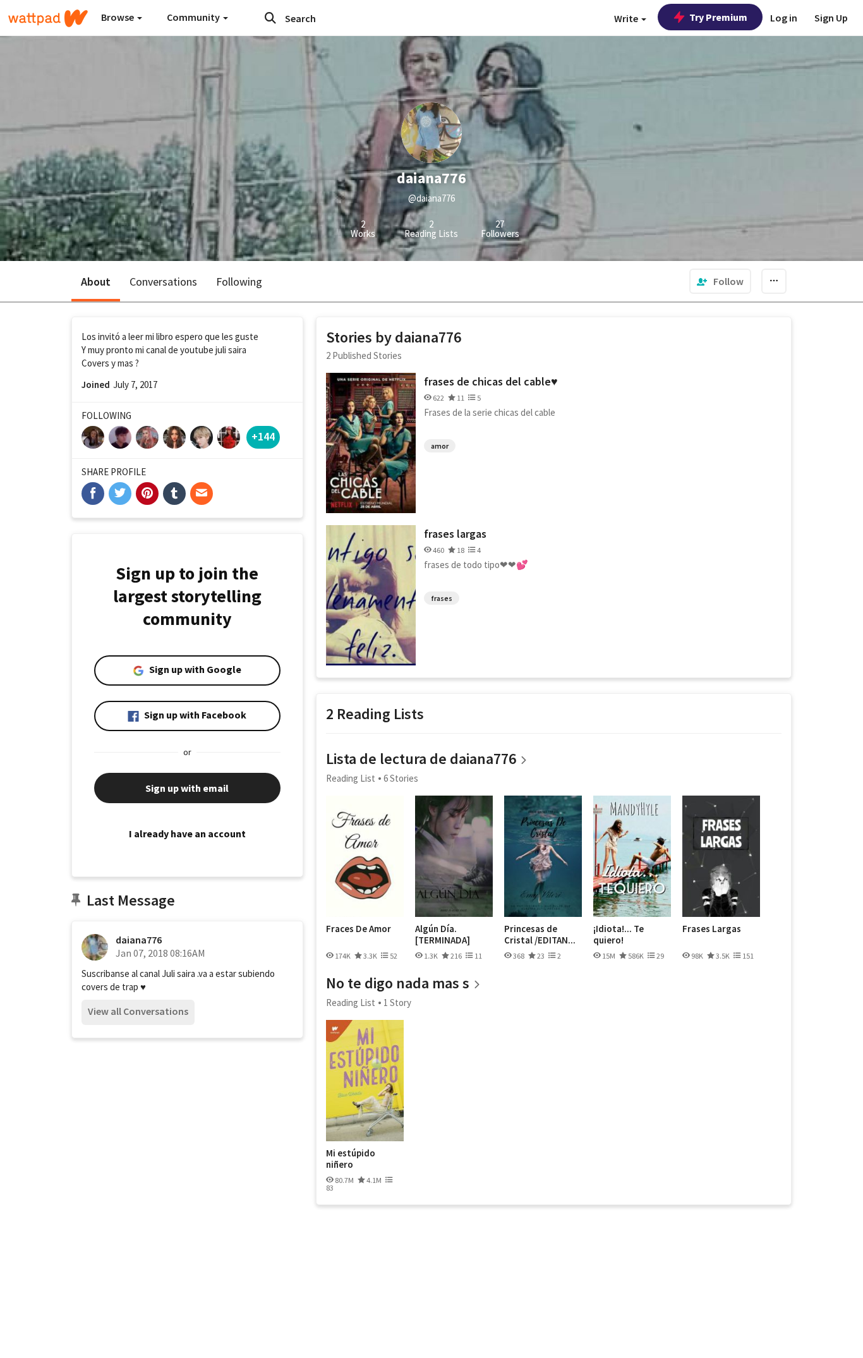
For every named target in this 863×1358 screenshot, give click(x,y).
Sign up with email (187, 788)
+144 (263, 436)
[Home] (48, 18)
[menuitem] (720, 281)
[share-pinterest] (147, 493)
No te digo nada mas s (397, 983)
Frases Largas (711, 929)
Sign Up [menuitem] (831, 17)
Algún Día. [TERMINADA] (442, 934)
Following (239, 281)
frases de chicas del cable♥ (491, 381)
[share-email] (201, 493)
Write (627, 18)
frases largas (455, 533)
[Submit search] (270, 18)
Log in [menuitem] (783, 17)
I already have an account (187, 833)
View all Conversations (138, 1011)
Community (194, 17)
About (96, 281)
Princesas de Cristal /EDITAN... (540, 934)
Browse (118, 17)
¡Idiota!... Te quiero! (618, 934)
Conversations (163, 281)
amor (440, 446)
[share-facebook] (92, 493)
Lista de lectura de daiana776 (421, 758)
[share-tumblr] (174, 493)
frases (441, 598)
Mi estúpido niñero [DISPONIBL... (354, 1159)
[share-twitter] (120, 493)
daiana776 (139, 939)
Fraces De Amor (358, 929)
